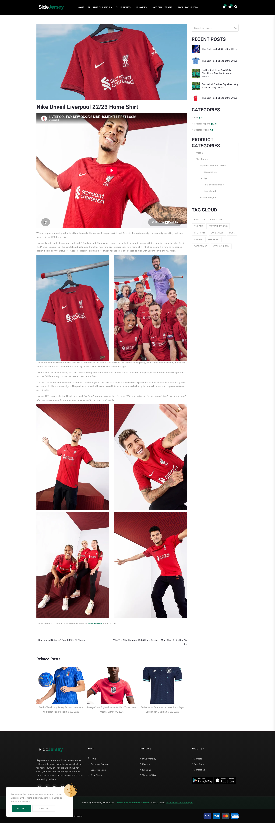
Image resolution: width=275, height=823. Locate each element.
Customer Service (100, 764)
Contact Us (199, 769)
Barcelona (216, 219)
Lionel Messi (217, 233)
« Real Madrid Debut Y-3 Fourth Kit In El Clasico (60, 640)
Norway (198, 239)
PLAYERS (141, 7)
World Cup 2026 (188, 7)
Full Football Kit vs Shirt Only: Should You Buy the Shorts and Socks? (217, 73)
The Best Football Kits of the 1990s (219, 61)
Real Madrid (210, 191)
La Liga (203, 178)
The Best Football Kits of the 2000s (219, 98)
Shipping (146, 770)
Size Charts (96, 775)
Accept (21, 808)
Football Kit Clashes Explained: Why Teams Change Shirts (220, 86)
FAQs (93, 758)
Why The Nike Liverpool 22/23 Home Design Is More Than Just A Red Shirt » (150, 642)
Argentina (199, 219)
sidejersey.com (95, 623)
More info (46, 808)
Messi (232, 233)
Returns (146, 764)
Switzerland (200, 246)
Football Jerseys (218, 226)
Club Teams (123, 7)
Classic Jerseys (199, 146)
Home (81, 7)
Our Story (199, 764)
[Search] (235, 28)
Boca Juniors (210, 172)
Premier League (208, 197)
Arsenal (199, 152)
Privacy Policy (149, 758)
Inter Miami (199, 233)
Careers (198, 758)
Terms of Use (149, 775)
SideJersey (213, 239)
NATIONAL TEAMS (162, 7)
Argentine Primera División (213, 165)
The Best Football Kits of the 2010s (219, 49)
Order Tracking (98, 770)
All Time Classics (99, 7)
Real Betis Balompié (214, 184)
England (198, 226)
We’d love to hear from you (179, 802)
